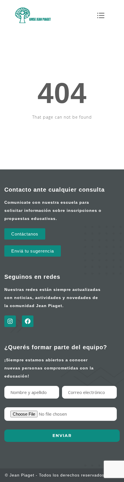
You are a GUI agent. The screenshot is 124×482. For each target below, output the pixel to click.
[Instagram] (10, 321)
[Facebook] (27, 321)
